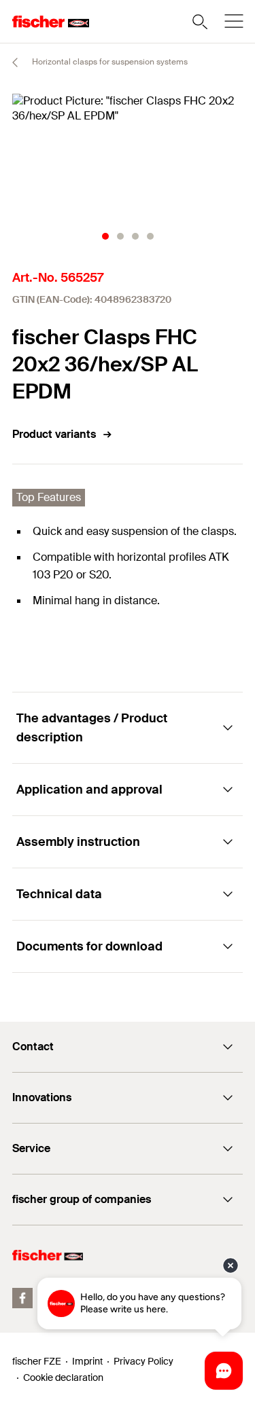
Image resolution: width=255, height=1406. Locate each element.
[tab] (105, 236)
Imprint (87, 1361)
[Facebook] (22, 1298)
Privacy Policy (143, 1361)
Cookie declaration (63, 1377)
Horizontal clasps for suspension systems (109, 61)
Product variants (54, 434)
